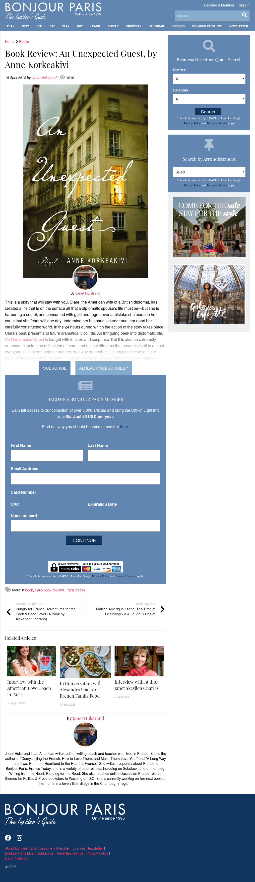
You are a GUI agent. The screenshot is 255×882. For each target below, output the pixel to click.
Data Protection (17, 858)
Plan (10, 26)
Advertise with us (70, 853)
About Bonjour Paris (20, 848)
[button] (32, 688)
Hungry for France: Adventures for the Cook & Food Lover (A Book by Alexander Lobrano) (46, 611)
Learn (95, 26)
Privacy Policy (100, 576)
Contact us (45, 853)
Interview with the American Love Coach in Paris (29, 688)
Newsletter (238, 26)
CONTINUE (84, 540)
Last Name (98, 445)
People (113, 26)
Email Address (24, 468)
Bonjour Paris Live (207, 26)
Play (65, 26)
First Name (21, 445)
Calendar (156, 26)
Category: (181, 89)
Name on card (24, 515)
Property (133, 26)
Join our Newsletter (88, 848)
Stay (25, 26)
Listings (178, 26)
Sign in (244, 4)
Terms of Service (125, 576)
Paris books (75, 589)
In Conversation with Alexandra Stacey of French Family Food (81, 689)
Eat (52, 26)
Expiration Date (102, 504)
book (29, 589)
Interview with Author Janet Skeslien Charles (137, 685)
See (39, 26)
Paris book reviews (49, 589)
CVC (15, 504)
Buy (80, 26)
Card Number (23, 492)
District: (179, 69)
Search (208, 111)
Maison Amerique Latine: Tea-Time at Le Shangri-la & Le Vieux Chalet (125, 608)
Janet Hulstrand (45, 77)
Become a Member (219, 4)
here (124, 426)
